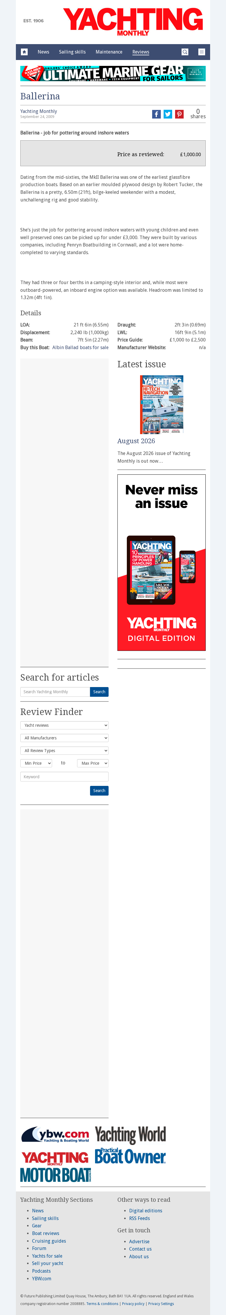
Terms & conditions (102, 1304)
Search (99, 691)
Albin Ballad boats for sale (80, 347)
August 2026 (136, 441)
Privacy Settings (161, 1304)
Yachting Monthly (38, 111)
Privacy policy (133, 1304)
